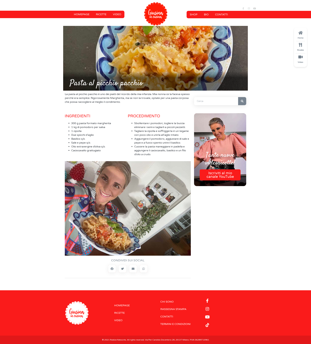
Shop (193, 14)
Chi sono (167, 301)
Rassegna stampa (173, 309)
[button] (112, 268)
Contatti (221, 14)
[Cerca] (242, 101)
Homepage (81, 14)
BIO (206, 14)
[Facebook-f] (243, 8)
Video (117, 14)
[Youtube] (254, 8)
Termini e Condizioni (175, 324)
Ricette (101, 14)
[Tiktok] (207, 325)
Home (300, 38)
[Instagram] (248, 8)
